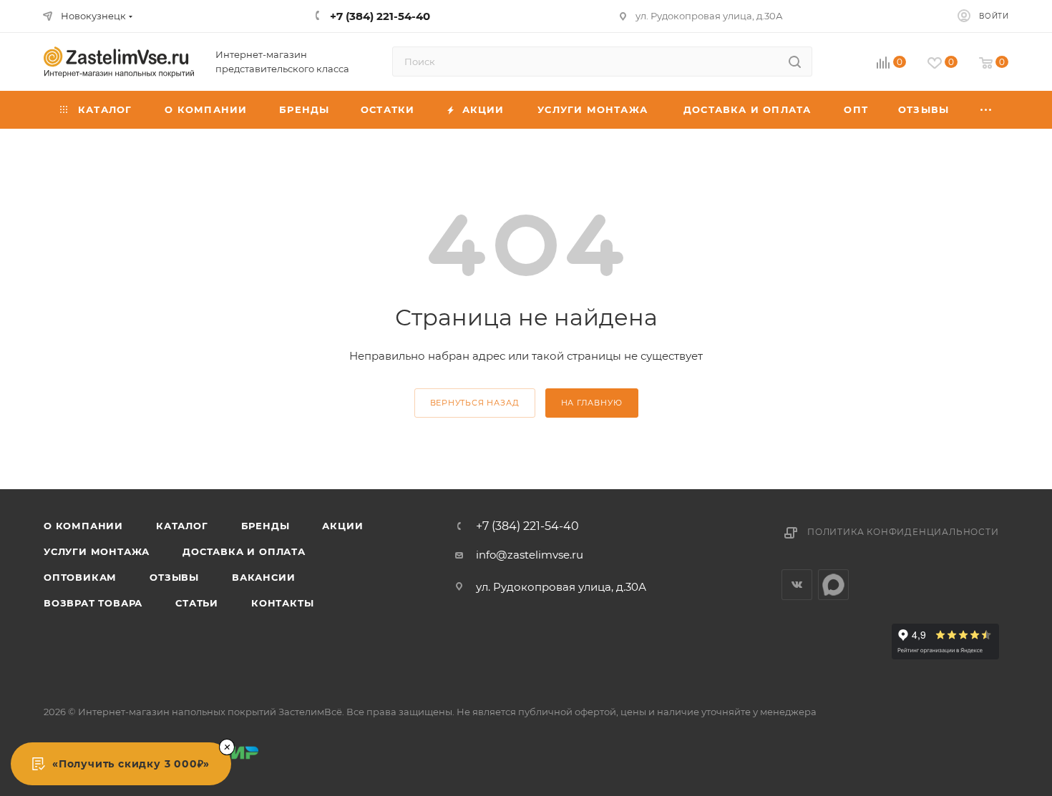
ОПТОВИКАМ (80, 577)
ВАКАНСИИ (263, 577)
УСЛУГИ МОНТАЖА (97, 551)
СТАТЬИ (196, 603)
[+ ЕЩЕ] (986, 110)
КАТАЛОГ (182, 525)
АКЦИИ (342, 525)
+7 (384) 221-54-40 (527, 526)
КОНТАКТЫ (282, 603)
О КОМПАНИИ (83, 525)
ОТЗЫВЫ (174, 577)
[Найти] (794, 61)
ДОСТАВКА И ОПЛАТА (244, 551)
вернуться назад (475, 403)
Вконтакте (796, 584)
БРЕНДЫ (265, 525)
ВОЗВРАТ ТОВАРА (93, 603)
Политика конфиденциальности (903, 531)
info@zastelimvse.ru (529, 554)
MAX (833, 584)
